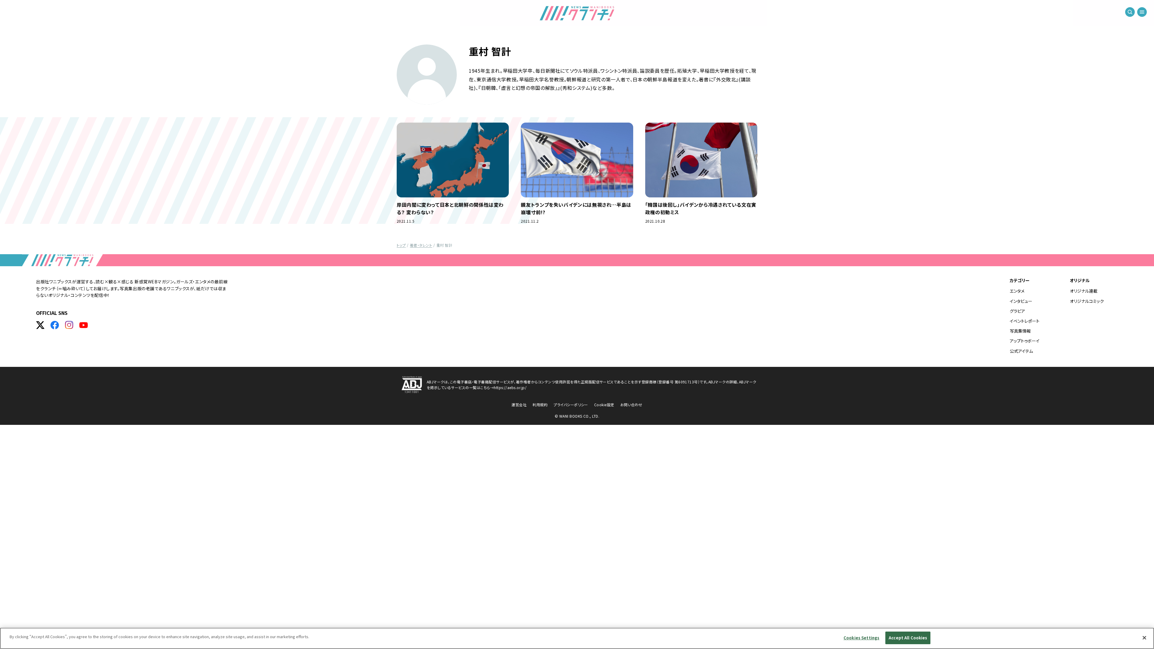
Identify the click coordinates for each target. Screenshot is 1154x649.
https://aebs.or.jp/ (510, 387)
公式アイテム (1021, 351)
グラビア (1017, 311)
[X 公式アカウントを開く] (40, 325)
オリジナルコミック (1087, 301)
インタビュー (1021, 301)
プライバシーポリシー (571, 404)
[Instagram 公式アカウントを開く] (69, 325)
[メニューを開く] (1142, 12)
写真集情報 (1020, 331)
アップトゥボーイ (1025, 341)
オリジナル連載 (1084, 291)
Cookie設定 (604, 404)
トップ (401, 245)
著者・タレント (421, 245)
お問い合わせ (631, 404)
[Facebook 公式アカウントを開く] (54, 325)
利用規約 (540, 404)
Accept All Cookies (908, 638)
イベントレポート (1025, 321)
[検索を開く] (1130, 12)
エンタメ (1017, 291)
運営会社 (519, 404)
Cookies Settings (861, 638)
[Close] (1144, 637)
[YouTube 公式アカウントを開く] (83, 325)
